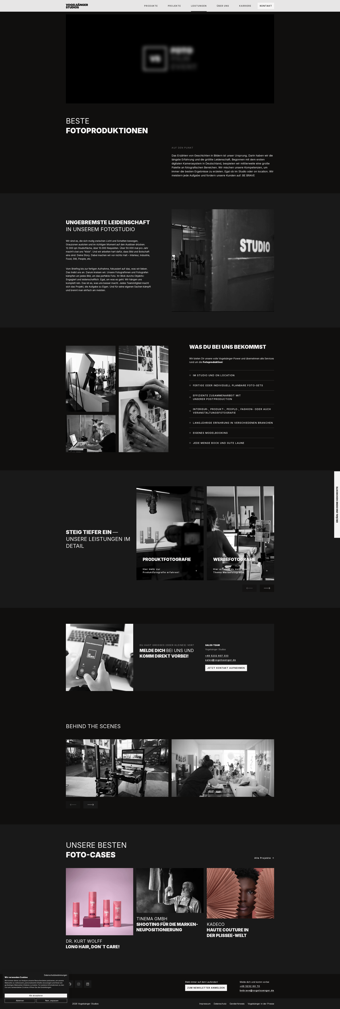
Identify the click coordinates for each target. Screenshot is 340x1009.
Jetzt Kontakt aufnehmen (226, 668)
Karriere (245, 6)
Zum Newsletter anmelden (206, 987)
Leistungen (199, 6)
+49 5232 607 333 (217, 655)
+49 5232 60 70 (250, 986)
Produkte (151, 6)
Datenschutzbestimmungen (55, 975)
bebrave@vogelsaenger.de (257, 990)
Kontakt (266, 6)
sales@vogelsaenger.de (220, 660)
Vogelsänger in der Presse (261, 1003)
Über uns (223, 6)
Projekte (174, 6)
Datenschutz (220, 1003)
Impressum (205, 1003)
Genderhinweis (237, 1003)
